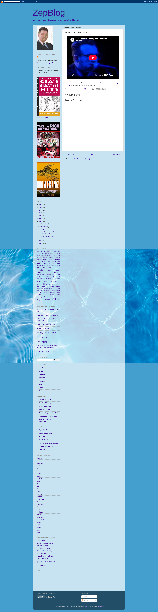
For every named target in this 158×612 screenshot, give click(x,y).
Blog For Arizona (45, 409)
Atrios (41, 391)
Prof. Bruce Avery (42, 546)
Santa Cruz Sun (54, 288)
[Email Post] (93, 89)
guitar (58, 272)
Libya (38, 276)
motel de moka (44, 436)
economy (56, 268)
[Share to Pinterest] (105, 89)
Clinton (45, 263)
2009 (44, 257)
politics (44, 284)
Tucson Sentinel (45, 399)
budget (39, 261)
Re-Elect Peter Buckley (44, 551)
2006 (58, 255)
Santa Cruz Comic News (50, 286)
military (51, 279)
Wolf (38, 532)
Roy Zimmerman (42, 553)
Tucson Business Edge (52, 292)
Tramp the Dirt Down (47, 236)
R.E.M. (39, 514)
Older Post (116, 154)
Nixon (45, 281)
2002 (42, 255)
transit (58, 290)
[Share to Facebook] (103, 89)
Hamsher (42, 381)
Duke (38, 484)
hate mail (39, 274)
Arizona (57, 257)
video (44, 297)
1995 (38, 253)
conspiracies (41, 265)
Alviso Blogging (42, 342)
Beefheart (40, 463)
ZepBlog (49, 12)
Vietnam (54, 297)
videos (49, 297)
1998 (50, 253)
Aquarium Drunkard (46, 430)
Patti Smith (40, 504)
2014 (41, 218)
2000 (58, 253)
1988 (41, 251)
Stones (43, 290)
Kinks (38, 491)
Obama (50, 281)
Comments (87, 600)
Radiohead (40, 517)
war (58, 297)
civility (39, 263)
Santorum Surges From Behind (47, 315)
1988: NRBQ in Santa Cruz (46, 324)
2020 (41, 207)
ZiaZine (39, 301)
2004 (50, 255)
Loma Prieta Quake (53, 276)
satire (38, 290)
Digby (41, 387)
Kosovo (57, 274)
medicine (39, 279)
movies (57, 279)
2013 (41, 221)
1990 (48, 251)
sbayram (86, 606)
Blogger (100, 606)
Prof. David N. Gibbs (43, 548)
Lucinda (39, 497)
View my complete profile (45, 63)
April (42, 229)
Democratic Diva (45, 406)
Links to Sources (42, 117)
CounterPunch (50, 265)
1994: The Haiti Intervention (46, 351)
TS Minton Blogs (42, 565)
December (44, 224)
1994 (58, 251)
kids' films (51, 274)
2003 (46, 255)
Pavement (40, 507)
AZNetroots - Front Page (48, 416)
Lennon (39, 494)
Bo (37, 468)
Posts (85, 596)
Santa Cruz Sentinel (42, 288)
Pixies (39, 509)
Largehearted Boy (45, 433)
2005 (53, 255)
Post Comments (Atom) (82, 159)
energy (58, 270)
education (40, 270)
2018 (41, 210)
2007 (38, 257)
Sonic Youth (41, 520)
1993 (55, 251)
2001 (38, 255)
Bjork (38, 466)
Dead (38, 481)
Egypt (49, 270)
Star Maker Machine (46, 440)
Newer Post (69, 154)
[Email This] (97, 89)
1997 (46, 253)
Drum (41, 371)
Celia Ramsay (41, 540)
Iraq (47, 274)
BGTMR (45, 259)
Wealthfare (56, 299)
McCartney (40, 499)
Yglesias (42, 374)
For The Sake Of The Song (48, 443)
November (44, 227)
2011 (41, 243)
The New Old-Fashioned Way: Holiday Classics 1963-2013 (47, 346)
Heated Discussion (43, 328)
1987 (38, 251)
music (40, 281)
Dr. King (57, 265)
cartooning (54, 261)
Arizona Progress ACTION (48, 413)
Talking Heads (41, 525)
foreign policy (51, 272)
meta (45, 279)
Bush (43, 261)
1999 (54, 253)
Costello (39, 479)
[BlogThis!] (99, 89)
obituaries (57, 281)
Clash (38, 476)
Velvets (39, 527)
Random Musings (45, 403)
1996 (42, 253)
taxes (47, 290)
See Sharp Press (42, 558)
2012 (41, 241)
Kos (40, 384)
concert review (54, 263)
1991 (51, 251)
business (48, 261)
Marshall (42, 368)
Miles (38, 502)
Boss (38, 471)
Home (93, 154)
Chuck (39, 473)
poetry (38, 284)
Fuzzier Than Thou (43, 338)
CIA (58, 261)
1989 (44, 251)
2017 (41, 213)
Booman (42, 378)
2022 (41, 204)
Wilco (38, 530)
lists (43, 276)
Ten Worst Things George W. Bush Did (49, 233)
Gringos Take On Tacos (45, 543)
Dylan (38, 268)
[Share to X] (101, 89)
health (43, 274)
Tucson (39, 292)
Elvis (38, 489)
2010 (47, 257)
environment (41, 272)
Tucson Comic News (46, 295)
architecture (52, 257)
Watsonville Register (43, 299)
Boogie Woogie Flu (46, 446)
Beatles (39, 259)
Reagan (51, 284)
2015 (41, 216)
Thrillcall (53, 290)
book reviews (54, 259)
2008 (41, 257)
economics (47, 268)
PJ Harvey (40, 512)
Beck (38, 461)
